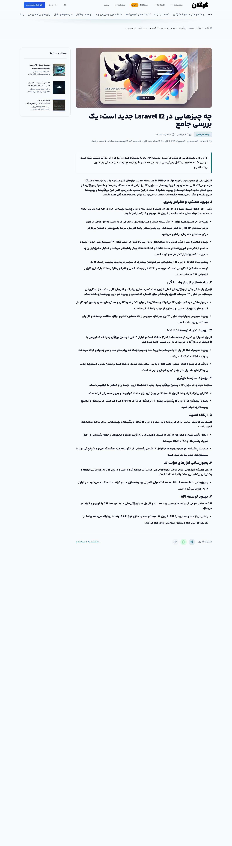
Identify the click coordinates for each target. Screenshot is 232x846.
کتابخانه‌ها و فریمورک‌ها (138, 15)
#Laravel (204, 141)
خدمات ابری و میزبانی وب (109, 15)
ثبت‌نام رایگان (32, 5)
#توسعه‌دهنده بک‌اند (117, 141)
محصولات (178, 5)
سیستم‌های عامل (63, 15)
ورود (51, 5)
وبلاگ (106, 5)
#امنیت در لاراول (98, 141)
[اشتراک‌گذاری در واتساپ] (183, 542)
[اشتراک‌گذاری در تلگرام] (192, 542)
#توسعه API (135, 141)
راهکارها (161, 5)
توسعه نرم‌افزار (84, 15)
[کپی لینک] (175, 542)
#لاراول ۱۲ (165, 141)
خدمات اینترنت (161, 15)
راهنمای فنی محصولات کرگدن (188, 15)
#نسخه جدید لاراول (151, 141)
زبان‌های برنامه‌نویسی (39, 15)
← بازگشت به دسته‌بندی (89, 542)
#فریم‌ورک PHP (178, 141)
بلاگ (199, 28)
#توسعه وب (192, 141)
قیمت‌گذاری (120, 5)
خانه (210, 15)
